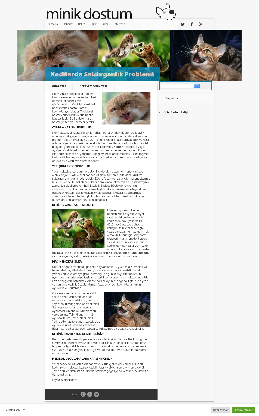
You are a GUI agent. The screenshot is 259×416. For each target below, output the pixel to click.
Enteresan (119, 24)
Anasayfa (53, 24)
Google (83, 394)
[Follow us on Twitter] (182, 24)
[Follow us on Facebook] (191, 24)
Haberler (68, 24)
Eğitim (94, 24)
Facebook (89, 394)
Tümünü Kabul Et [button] (243, 410)
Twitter (96, 394)
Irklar (105, 24)
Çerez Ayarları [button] (220, 410)
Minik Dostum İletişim (176, 112)
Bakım (81, 24)
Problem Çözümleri (94, 85)
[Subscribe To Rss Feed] (200, 24)
